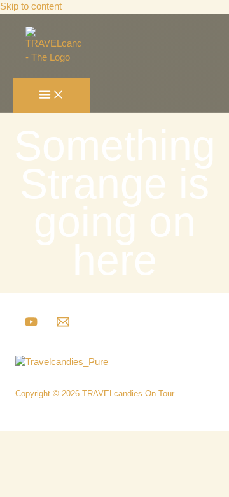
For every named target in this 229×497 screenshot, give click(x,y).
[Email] (63, 325)
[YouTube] (31, 325)
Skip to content (31, 6)
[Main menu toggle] (51, 95)
